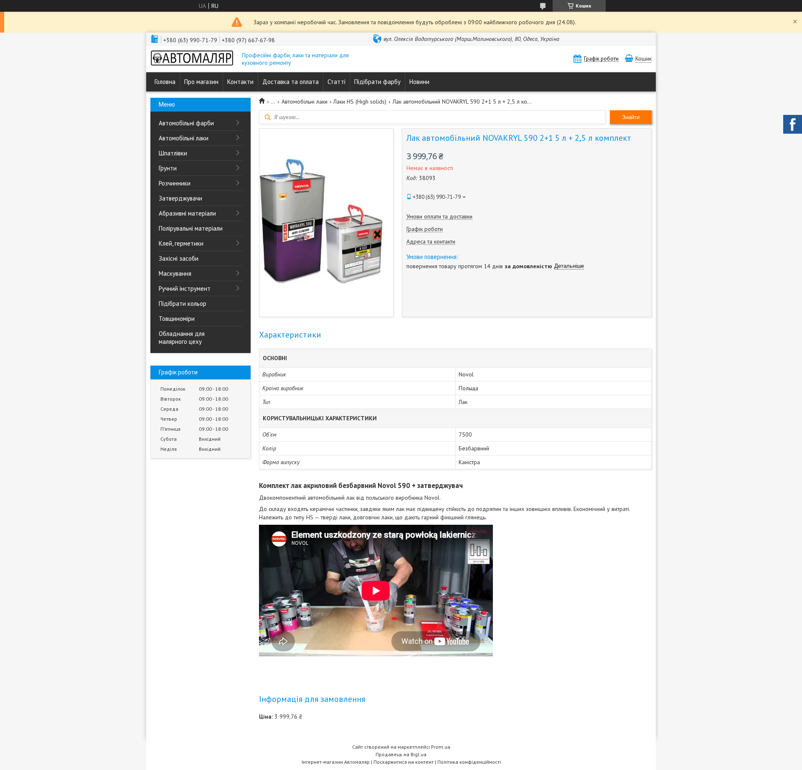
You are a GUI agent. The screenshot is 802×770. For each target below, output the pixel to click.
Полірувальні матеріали (191, 228)
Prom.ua (440, 747)
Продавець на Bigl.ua (401, 754)
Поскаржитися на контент (403, 762)
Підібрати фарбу (377, 82)
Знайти (631, 117)
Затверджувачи (180, 198)
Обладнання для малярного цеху (182, 338)
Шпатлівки (173, 153)
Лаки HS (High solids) (359, 101)
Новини (419, 82)
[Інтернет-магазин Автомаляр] (192, 59)
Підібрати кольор (182, 303)
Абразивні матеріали (187, 213)
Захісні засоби (178, 258)
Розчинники (174, 183)
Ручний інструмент (185, 288)
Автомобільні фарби (186, 123)
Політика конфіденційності (469, 762)
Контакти (240, 82)
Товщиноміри (177, 319)
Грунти (168, 168)
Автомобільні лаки (183, 138)
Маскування (175, 273)
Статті (336, 82)
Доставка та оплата (290, 82)
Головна (165, 82)
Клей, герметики (181, 243)
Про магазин (201, 82)
